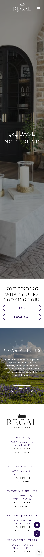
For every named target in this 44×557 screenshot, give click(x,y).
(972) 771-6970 (22, 452)
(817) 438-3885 (22, 481)
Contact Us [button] (22, 389)
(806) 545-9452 (22, 506)
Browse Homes (22, 317)
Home (22, 308)
